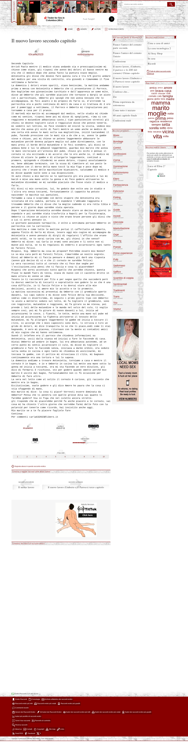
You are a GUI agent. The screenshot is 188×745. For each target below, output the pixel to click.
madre (170, 99)
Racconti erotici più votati (46, 703)
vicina (168, 132)
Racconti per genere (121, 131)
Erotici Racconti (21, 699)
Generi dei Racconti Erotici (25, 712)
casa (167, 90)
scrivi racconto (116, 29)
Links (62, 729)
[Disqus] (61, 579)
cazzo (154, 93)
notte (170, 113)
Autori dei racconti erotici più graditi (138, 712)
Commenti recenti (21, 708)
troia (150, 132)
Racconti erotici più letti (24, 703)
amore (168, 87)
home (70, 29)
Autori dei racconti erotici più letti (78, 712)
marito (160, 108)
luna (163, 99)
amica (153, 88)
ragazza (154, 121)
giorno (150, 99)
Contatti (29, 729)
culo (159, 96)
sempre (156, 124)
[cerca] (171, 4)
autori (97, 29)
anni (152, 91)
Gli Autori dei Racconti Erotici (50, 712)
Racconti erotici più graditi (70, 703)
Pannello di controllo (42, 721)
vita (157, 136)
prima (160, 118)
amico (160, 88)
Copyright (40, 729)
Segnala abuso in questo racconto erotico (30, 466)
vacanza (157, 132)
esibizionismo (85, 54)
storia (169, 128)
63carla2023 (35, 54)
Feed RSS (19, 733)
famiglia (168, 96)
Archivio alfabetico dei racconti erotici (58, 699)
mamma (160, 102)
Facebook (31, 733)
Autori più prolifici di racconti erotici (28, 716)
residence (166, 121)
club (168, 93)
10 (104, 457)
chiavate (161, 93)
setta (166, 124)
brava (159, 90)
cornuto (152, 96)
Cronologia (35, 699)
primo (170, 118)
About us (18, 729)
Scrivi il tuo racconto (22, 721)
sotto (163, 128)
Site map (51, 729)
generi (83, 29)
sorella (154, 128)
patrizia (151, 118)
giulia (157, 99)
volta (166, 136)
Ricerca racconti (21, 725)
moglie (157, 113)
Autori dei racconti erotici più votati (107, 712)
